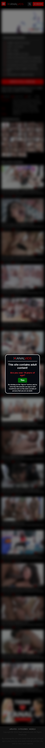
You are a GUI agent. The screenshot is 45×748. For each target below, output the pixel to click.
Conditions (12, 389)
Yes (22, 380)
